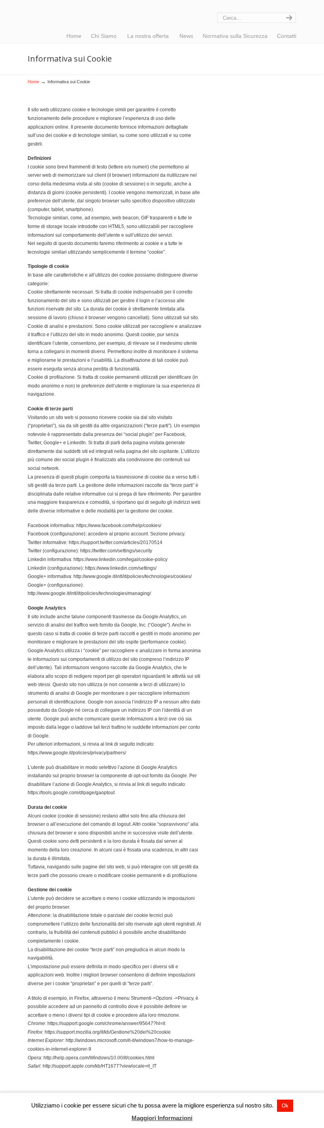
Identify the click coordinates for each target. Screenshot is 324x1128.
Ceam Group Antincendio (77, 13)
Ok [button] (285, 1106)
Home (33, 81)
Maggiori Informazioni (162, 1118)
